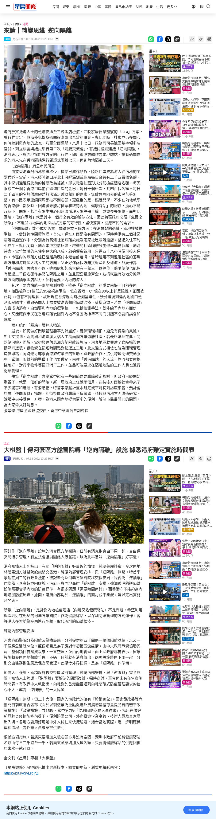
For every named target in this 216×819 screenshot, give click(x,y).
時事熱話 (188, 219)
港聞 (25, 24)
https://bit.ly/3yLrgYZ (21, 773)
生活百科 (188, 66)
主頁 (7, 24)
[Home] (25, 6)
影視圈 (187, 88)
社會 (185, 176)
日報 (16, 24)
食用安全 (188, 110)
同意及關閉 (195, 810)
